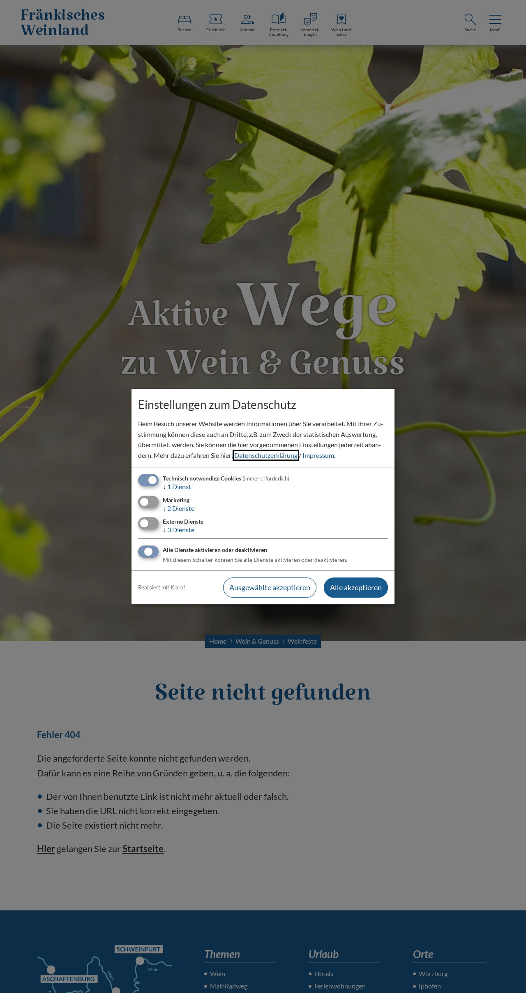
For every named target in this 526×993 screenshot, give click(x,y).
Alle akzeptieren (356, 587)
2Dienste (178, 508)
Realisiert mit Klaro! (161, 587)
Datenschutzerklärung (266, 455)
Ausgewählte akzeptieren (269, 587)
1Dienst (177, 487)
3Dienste (178, 529)
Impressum (318, 455)
